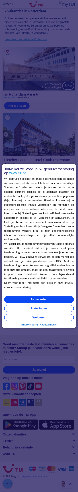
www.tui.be (18, 173)
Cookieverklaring (48, 324)
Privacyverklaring (29, 324)
